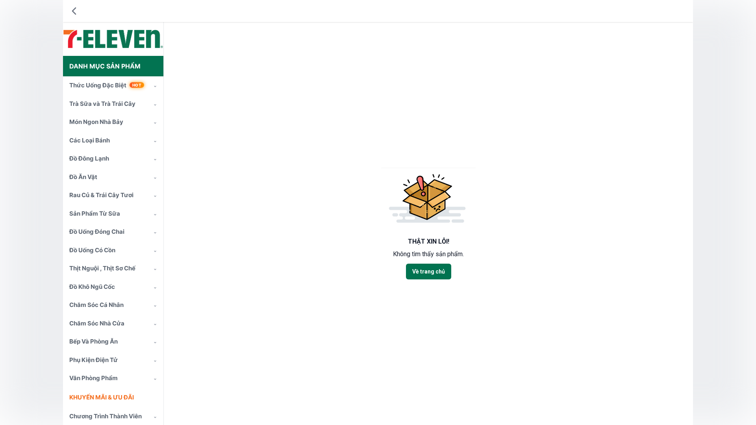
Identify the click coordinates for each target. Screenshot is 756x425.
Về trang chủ (428, 271)
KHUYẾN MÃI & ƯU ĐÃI (101, 397)
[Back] (74, 11)
